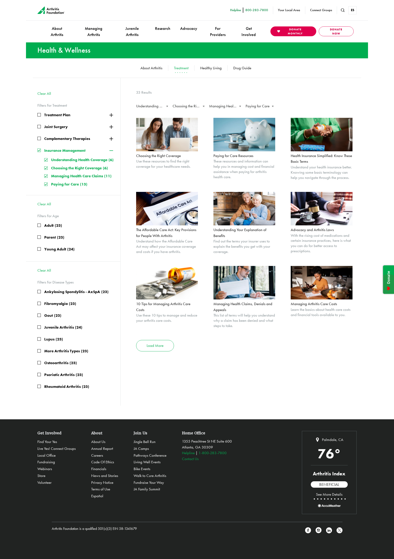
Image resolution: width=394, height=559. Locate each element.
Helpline (188, 452)
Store (41, 475)
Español (97, 495)
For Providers (218, 31)
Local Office (46, 455)
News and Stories (104, 475)
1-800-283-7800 (213, 452)
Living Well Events (147, 461)
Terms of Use (100, 489)
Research (162, 28)
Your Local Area (289, 10)
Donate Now (336, 31)
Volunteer (44, 482)
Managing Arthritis (93, 31)
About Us (98, 441)
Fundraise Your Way (149, 482)
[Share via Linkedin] (329, 530)
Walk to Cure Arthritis (150, 475)
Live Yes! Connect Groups (56, 448)
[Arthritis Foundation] (51, 10)
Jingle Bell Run (145, 441)
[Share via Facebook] (308, 530)
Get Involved (248, 31)
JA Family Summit (147, 489)
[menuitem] (56, 31)
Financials (98, 468)
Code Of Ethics (102, 461)
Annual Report (102, 448)
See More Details (329, 494)
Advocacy (188, 28)
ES (352, 10)
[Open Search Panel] (343, 10)
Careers (97, 455)
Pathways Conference (150, 455)
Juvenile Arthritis (132, 31)
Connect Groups (321, 10)
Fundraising (46, 461)
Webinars (44, 468)
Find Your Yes (47, 441)
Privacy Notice (102, 482)
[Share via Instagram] (318, 530)
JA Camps (141, 448)
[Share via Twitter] (339, 530)
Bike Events (142, 468)
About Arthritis (57, 31)
